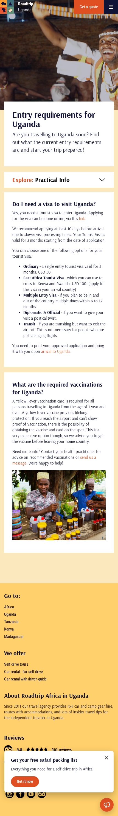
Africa (9, 606)
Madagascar (14, 636)
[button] (59, 180)
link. (82, 218)
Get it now (25, 781)
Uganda (10, 614)
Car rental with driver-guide (25, 679)
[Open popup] (107, 805)
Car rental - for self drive (23, 671)
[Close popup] (106, 758)
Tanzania (11, 621)
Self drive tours (16, 664)
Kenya (9, 629)
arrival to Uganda (55, 351)
